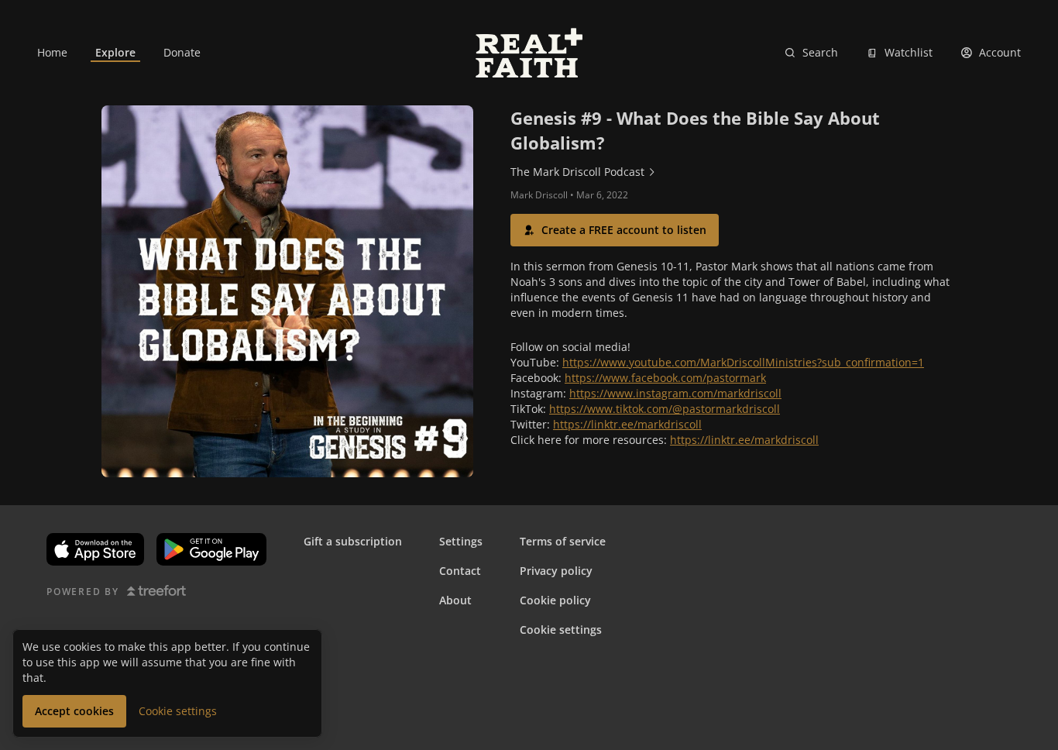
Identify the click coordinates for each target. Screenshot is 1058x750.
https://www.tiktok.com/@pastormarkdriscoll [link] (664, 408)
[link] (52, 52)
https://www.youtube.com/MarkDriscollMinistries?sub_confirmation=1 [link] (743, 362)
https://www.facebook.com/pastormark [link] (665, 377)
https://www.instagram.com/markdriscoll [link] (675, 393)
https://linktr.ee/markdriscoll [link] (627, 424)
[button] (614, 230)
